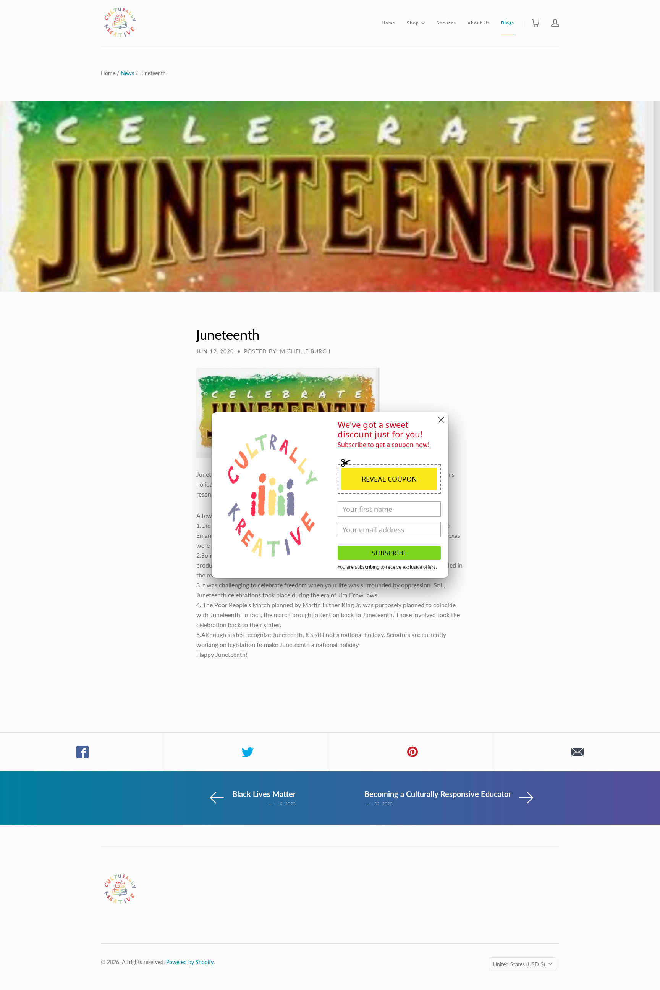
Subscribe (389, 553)
